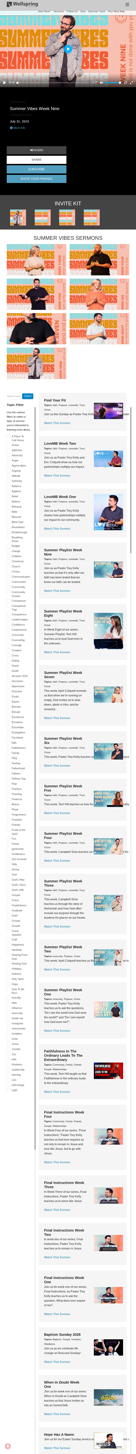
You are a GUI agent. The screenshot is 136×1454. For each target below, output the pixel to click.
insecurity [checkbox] (17, 1013)
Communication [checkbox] (21, 576)
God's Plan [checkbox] (18, 879)
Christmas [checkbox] (18, 561)
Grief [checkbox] (14, 915)
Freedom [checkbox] (17, 819)
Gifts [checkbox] (14, 864)
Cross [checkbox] (15, 655)
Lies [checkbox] (14, 1079)
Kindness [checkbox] (17, 1064)
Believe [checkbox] (16, 501)
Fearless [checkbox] (17, 788)
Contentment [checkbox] (19, 629)
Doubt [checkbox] (15, 696)
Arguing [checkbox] (16, 470)
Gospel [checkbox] (16, 895)
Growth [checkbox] (16, 925)
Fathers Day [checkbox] (19, 778)
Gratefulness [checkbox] (19, 905)
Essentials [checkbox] (18, 727)
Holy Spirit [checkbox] (18, 978)
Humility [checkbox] (16, 997)
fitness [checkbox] (15, 804)
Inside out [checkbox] (17, 1018)
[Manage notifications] (8, 1446)
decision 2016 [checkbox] (20, 675)
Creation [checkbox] (16, 650)
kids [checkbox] (14, 1059)
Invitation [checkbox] (17, 1033)
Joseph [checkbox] (16, 1049)
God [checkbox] (14, 874)
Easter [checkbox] (15, 701)
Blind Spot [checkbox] (17, 521)
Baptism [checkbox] (16, 491)
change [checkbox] (16, 551)
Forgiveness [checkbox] (19, 814)
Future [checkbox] (15, 843)
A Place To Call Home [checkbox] (18, 438)
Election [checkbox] (16, 706)
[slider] (53, 82)
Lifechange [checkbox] (18, 1084)
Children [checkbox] (16, 556)
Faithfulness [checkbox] (19, 747)
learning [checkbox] (16, 1074)
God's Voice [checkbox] (19, 884)
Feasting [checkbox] (17, 793)
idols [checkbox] (14, 1002)
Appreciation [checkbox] (19, 465)
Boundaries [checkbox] (18, 527)
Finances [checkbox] (17, 799)
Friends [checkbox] (16, 824)
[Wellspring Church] (22, 5)
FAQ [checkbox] (14, 758)
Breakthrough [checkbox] (19, 532)
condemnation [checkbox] (20, 619)
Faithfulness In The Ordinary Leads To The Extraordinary (63, 1055)
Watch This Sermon (57, 423)
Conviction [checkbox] (18, 634)
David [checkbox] (15, 665)
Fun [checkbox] (14, 838)
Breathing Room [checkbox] (17, 539)
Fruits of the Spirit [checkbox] (18, 831)
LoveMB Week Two (60, 443)
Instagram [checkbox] (17, 1023)
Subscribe (36, 169)
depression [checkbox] (18, 686)
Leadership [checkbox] (18, 1069)
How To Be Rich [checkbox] (18, 991)
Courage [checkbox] (17, 645)
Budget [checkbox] (16, 545)
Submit (27, 396)
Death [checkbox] (15, 670)
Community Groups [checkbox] (18, 594)
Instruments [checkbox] (19, 1028)
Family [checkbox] (15, 752)
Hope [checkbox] (15, 984)
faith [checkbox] (14, 742)
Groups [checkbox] (16, 920)
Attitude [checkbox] (16, 475)
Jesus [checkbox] (15, 1043)
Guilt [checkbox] (14, 939)
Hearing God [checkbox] (19, 963)
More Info (19, 127)
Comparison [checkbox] (19, 600)
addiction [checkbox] (17, 450)
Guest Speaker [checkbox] (16, 932)
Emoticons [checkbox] (18, 717)
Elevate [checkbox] (16, 711)
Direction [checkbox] (17, 691)
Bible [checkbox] (14, 511)
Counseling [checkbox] (18, 640)
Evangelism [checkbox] (18, 732)
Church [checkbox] (16, 566)
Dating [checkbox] (15, 660)
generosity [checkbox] (18, 848)
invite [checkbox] (15, 1038)
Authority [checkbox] (17, 480)
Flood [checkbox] (15, 809)
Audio (38, 150)
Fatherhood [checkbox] (18, 768)
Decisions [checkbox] (17, 681)
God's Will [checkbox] (17, 889)
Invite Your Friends (36, 178)
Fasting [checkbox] (16, 763)
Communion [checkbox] (19, 581)
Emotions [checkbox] (17, 722)
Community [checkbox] (18, 586)
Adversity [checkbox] (17, 455)
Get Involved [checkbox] (19, 859)
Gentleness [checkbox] (18, 853)
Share (37, 159)
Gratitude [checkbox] (17, 910)
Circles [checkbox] (16, 571)
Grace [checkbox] (15, 900)
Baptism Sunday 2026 (62, 1334)
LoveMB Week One (60, 497)
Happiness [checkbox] (18, 944)
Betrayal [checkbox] (16, 506)
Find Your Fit (55, 400)
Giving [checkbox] (15, 869)
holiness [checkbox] (16, 973)
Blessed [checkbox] (16, 516)
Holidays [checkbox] (17, 968)
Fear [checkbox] (14, 783)
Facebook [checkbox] (17, 737)
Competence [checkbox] (19, 614)
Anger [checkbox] (15, 460)
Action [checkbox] (15, 444)
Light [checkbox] (14, 1090)
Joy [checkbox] (14, 1054)
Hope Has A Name (59, 1434)
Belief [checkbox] (15, 496)
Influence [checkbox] (17, 1007)
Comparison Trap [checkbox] (19, 607)
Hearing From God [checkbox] (20, 956)
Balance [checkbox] (16, 486)
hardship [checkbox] (17, 949)
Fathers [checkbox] (16, 773)
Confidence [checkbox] (18, 624)
